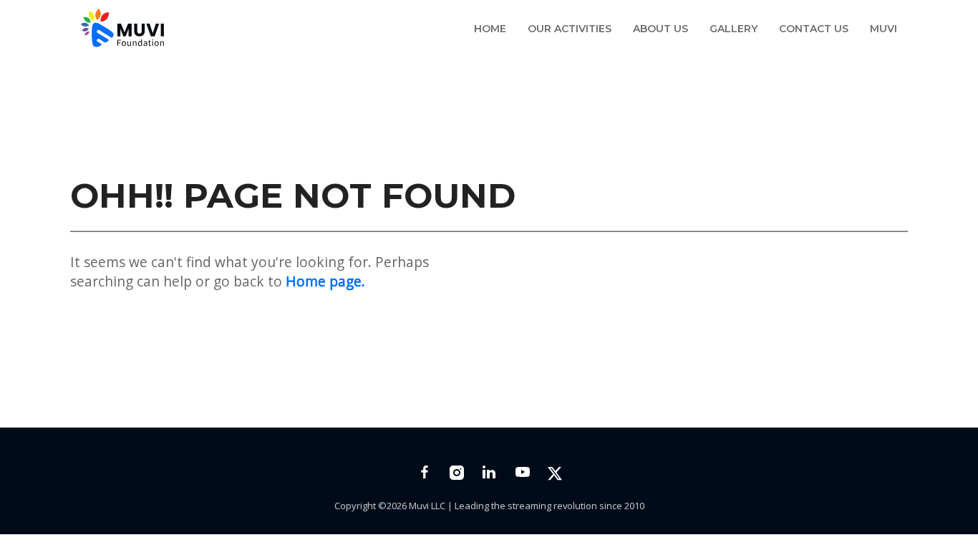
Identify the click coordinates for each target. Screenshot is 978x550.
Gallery (733, 28)
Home (490, 28)
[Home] (125, 32)
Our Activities (569, 28)
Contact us (813, 28)
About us (660, 28)
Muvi (883, 28)
